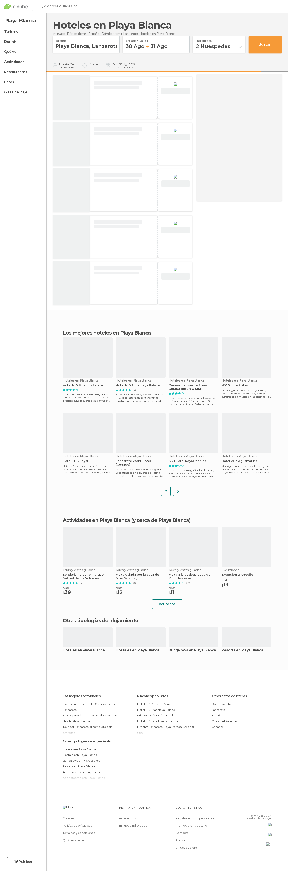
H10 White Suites (235, 385)
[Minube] (16, 6)
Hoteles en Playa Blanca (84, 650)
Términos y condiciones (79, 833)
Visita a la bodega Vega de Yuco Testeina (189, 576)
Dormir (10, 42)
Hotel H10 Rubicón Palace (83, 385)
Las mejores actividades (82, 696)
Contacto (182, 833)
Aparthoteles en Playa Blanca (83, 772)
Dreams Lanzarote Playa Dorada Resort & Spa (188, 387)
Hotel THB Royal (75, 461)
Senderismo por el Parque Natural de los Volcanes (83, 576)
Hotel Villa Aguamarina (239, 461)
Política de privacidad (78, 825)
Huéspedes (204, 39)
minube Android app (133, 825)
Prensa (180, 840)
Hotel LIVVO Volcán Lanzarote (157, 721)
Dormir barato (221, 704)
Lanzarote (219, 709)
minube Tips (127, 818)
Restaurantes (15, 72)
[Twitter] (254, 809)
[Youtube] (268, 809)
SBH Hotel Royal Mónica (187, 461)
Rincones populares (152, 696)
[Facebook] (247, 809)
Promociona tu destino (191, 825)
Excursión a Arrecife (237, 575)
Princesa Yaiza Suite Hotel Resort (160, 715)
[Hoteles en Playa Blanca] (177, 491)
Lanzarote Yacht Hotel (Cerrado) (133, 462)
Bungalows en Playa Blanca (192, 650)
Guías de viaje (15, 92)
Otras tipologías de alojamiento (87, 741)
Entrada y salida (137, 39)
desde (66, 587)
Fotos (9, 82)
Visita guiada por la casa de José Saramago (137, 576)
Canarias (217, 727)
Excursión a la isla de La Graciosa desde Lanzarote (89, 706)
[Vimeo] (261, 809)
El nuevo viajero (186, 847)
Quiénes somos (73, 840)
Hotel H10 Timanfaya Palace (138, 385)
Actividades (14, 62)
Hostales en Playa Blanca (137, 650)
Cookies (68, 818)
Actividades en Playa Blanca (96, 520)
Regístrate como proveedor (195, 818)
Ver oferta (175, 91)
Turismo (11, 32)
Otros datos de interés (229, 696)
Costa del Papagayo (226, 721)
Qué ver (11, 52)
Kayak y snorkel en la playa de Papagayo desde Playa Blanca (90, 718)
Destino (61, 39)
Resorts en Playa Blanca (242, 650)
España (217, 715)
